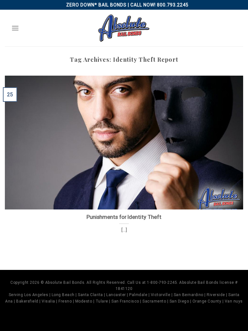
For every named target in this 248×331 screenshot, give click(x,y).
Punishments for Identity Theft (124, 217)
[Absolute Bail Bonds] (124, 28)
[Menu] (15, 28)
